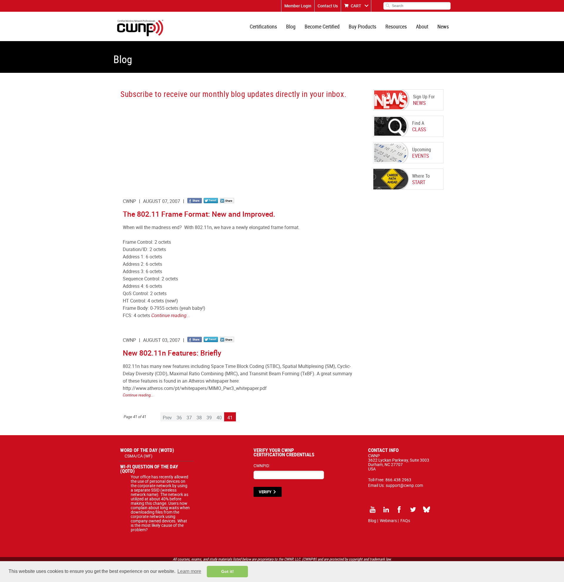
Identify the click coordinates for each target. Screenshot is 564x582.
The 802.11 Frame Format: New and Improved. (199, 214)
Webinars (388, 520)
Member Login (297, 6)
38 (199, 417)
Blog (291, 26)
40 (219, 417)
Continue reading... (170, 315)
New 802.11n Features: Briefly (172, 353)
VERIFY (265, 491)
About (422, 26)
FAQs (405, 520)
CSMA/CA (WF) (138, 456)
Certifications (263, 26)
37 (189, 417)
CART (356, 6)
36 (179, 417)
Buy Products (362, 26)
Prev (167, 417)
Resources (396, 26)
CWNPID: (262, 465)
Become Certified (322, 26)
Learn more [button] (189, 571)
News (443, 26)
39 (209, 417)
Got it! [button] (227, 571)
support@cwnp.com (404, 485)
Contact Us (328, 6)
